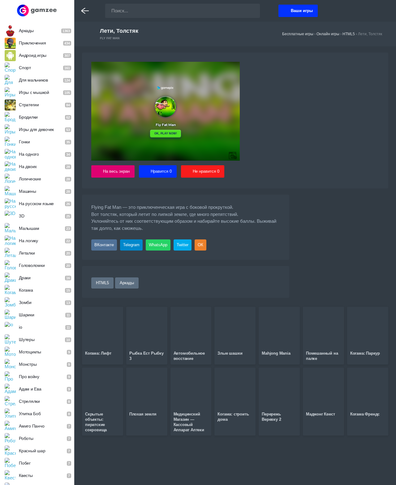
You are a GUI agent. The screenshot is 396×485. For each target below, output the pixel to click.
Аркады (127, 282)
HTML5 (102, 282)
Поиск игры (249, 11)
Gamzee (37, 10)
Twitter (182, 244)
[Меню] (85, 11)
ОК (200, 244)
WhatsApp (158, 244)
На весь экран (116, 171)
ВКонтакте (104, 244)
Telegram (131, 244)
